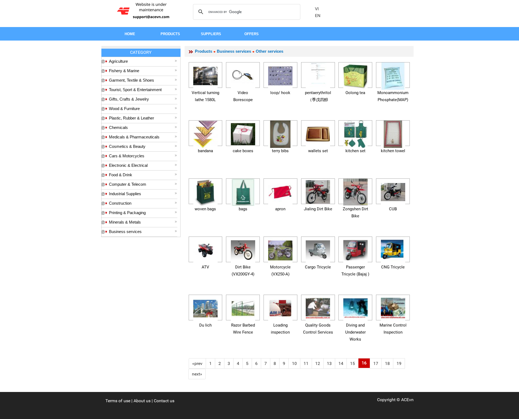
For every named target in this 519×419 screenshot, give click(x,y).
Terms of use (117, 400)
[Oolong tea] (355, 75)
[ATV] (205, 249)
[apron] (280, 191)
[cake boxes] (243, 133)
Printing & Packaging (127, 212)
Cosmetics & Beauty (127, 146)
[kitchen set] (355, 133)
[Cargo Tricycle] (318, 249)
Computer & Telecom (127, 184)
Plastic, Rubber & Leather (131, 118)
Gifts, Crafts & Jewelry (129, 99)
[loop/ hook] (280, 75)
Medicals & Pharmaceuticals (134, 137)
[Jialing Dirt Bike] (318, 191)
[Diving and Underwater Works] (355, 307)
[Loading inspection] (280, 307)
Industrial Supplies (125, 193)
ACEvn (407, 399)
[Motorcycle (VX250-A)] (280, 249)
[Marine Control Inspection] (393, 307)
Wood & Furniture (124, 108)
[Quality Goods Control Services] (318, 307)
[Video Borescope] (243, 75)
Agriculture (118, 61)
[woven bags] (205, 191)
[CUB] (393, 191)
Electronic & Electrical (128, 165)
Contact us (164, 400)
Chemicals (118, 127)
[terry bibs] (280, 133)
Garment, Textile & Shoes (131, 80)
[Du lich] (205, 307)
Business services (125, 231)
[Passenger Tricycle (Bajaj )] (355, 249)
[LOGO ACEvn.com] (144, 10)
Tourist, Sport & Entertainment (135, 89)
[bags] (243, 191)
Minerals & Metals (125, 222)
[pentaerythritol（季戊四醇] (318, 75)
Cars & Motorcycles (126, 156)
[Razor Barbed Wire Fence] (243, 307)
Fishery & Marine (124, 70)
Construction (120, 203)
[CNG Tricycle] (393, 249)
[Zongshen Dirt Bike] (355, 191)
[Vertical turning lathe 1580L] (205, 75)
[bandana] (205, 133)
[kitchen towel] (393, 133)
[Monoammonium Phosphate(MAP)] (393, 75)
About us (142, 400)
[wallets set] (318, 133)
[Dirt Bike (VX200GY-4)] (243, 249)
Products (203, 51)
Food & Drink (120, 174)
